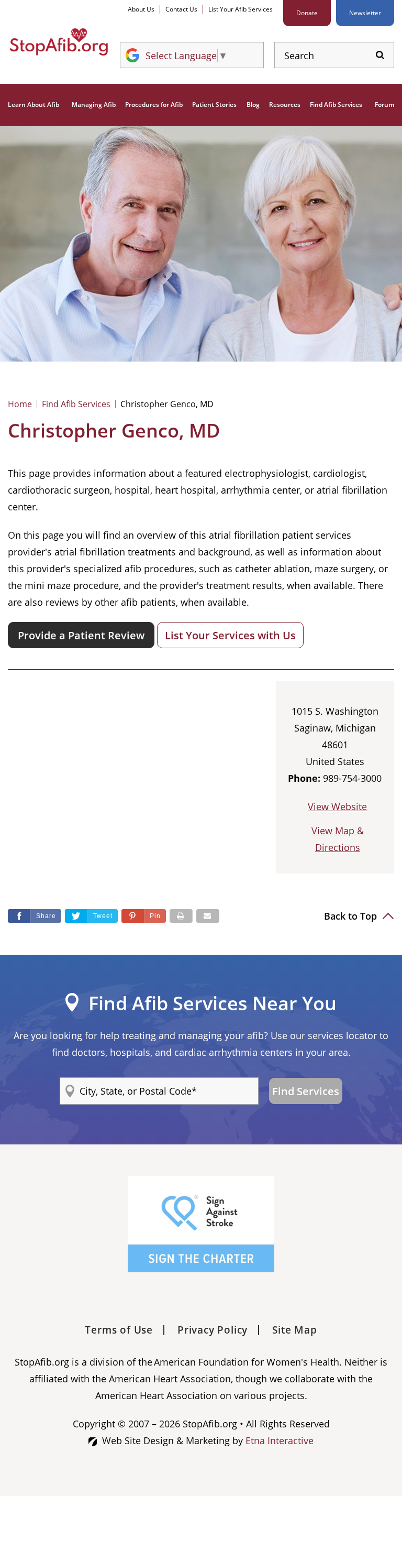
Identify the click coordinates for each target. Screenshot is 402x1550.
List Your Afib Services (240, 9)
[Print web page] (181, 916)
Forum (384, 104)
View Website (337, 806)
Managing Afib (94, 104)
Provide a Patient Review (81, 635)
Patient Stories (214, 104)
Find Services (305, 1091)
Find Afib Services (336, 104)
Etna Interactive (279, 1440)
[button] (143, 916)
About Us (141, 9)
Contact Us (181, 9)
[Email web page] (207, 916)
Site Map (294, 1330)
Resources (284, 104)
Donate (307, 12)
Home (20, 404)
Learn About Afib (33, 104)
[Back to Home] (58, 42)
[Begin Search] (380, 55)
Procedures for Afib (154, 104)
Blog (253, 104)
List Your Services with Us (230, 635)
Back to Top (351, 916)
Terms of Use (119, 1330)
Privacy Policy (212, 1330)
